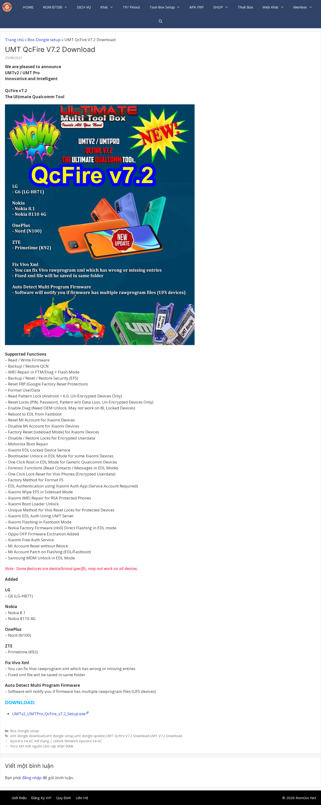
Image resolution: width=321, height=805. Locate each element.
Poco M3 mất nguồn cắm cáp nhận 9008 (41, 746)
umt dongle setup (60, 736)
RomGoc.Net (306, 797)
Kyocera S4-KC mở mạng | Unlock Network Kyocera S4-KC (56, 741)
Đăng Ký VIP (41, 797)
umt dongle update (89, 736)
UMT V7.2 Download (166, 736)
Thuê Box (245, 7)
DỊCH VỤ (84, 7)
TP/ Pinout (131, 7)
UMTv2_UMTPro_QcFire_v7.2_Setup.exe (49, 713)
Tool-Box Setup (162, 7)
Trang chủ (14, 39)
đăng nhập (32, 777)
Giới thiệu (19, 797)
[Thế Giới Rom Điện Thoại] (7, 7)
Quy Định (63, 797)
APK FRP (196, 7)
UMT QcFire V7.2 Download (127, 736)
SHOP (218, 7)
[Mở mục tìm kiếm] (160, 21)
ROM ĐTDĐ (52, 7)
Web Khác (270, 7)
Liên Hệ (82, 797)
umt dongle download (27, 736)
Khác (104, 7)
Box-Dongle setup (44, 39)
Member (300, 7)
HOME (28, 7)
